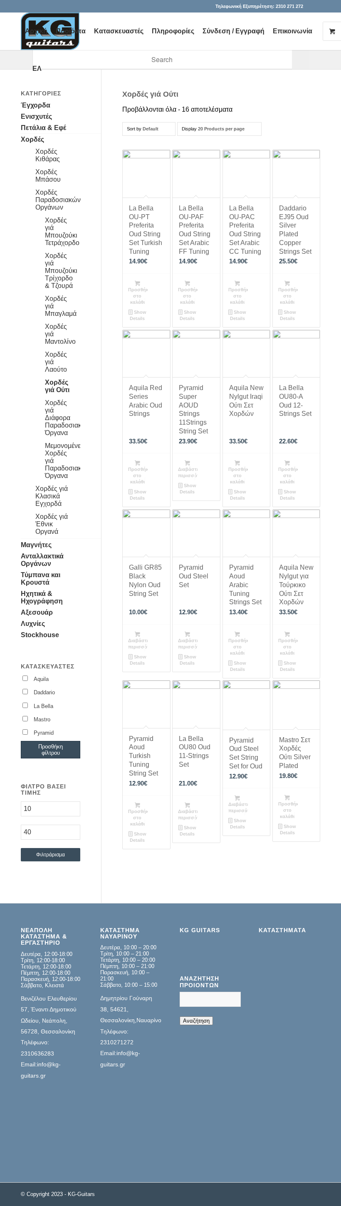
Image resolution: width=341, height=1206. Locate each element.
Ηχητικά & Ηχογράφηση (42, 597)
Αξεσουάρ (37, 612)
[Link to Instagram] (314, 6)
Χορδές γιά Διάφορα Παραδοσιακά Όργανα (62, 417)
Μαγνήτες (36, 544)
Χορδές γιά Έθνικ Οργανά (51, 524)
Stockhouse (40, 634)
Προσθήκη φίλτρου (50, 749)
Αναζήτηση (196, 1021)
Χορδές (32, 139)
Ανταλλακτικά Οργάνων (42, 560)
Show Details (138, 315)
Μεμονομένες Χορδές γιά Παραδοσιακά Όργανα (62, 460)
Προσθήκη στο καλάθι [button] (138, 296)
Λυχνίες (33, 623)
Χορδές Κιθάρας (47, 155)
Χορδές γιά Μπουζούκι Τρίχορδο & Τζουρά (61, 270)
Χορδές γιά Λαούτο (56, 362)
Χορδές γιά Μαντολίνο (60, 334)
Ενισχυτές (36, 116)
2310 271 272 (289, 6)
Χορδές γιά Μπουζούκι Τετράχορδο (62, 231)
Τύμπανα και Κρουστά (40, 578)
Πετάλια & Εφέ (43, 127)
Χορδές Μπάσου (48, 175)
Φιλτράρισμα (50, 855)
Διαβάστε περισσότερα (188, 472)
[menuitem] (36, 31)
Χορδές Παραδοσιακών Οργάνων (57, 200)
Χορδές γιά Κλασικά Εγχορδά (51, 496)
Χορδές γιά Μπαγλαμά (61, 306)
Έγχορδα (35, 105)
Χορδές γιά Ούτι (57, 386)
